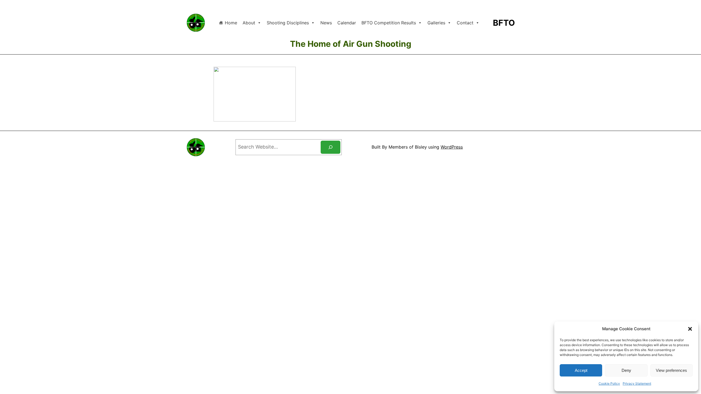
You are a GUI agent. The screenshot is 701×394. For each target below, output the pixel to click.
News (326, 22)
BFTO (504, 23)
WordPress (452, 147)
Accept (581, 370)
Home (231, 22)
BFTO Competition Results (388, 22)
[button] (690, 329)
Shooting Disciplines (288, 22)
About (249, 22)
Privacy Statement (637, 383)
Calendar (346, 22)
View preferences (671, 370)
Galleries (436, 22)
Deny (626, 370)
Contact (465, 22)
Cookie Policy (609, 383)
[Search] (330, 147)
